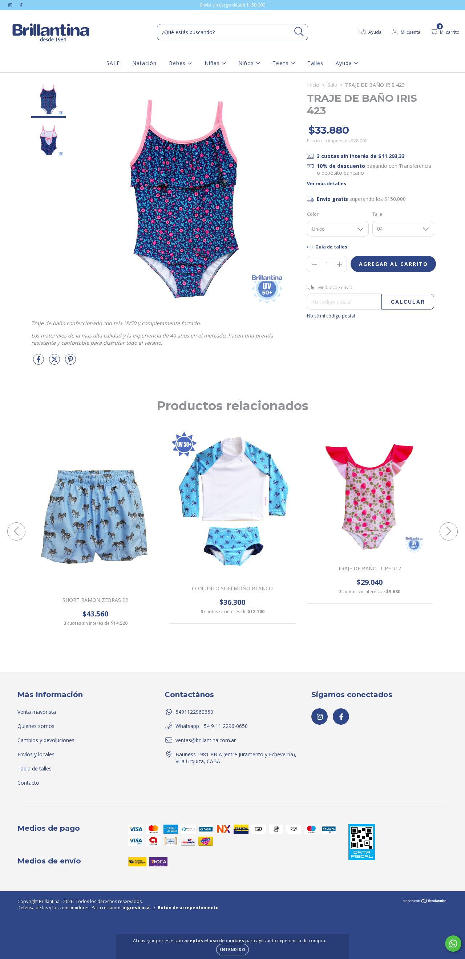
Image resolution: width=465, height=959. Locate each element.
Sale (332, 84)
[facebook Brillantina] (21, 4)
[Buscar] (299, 31)
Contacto (28, 782)
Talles (315, 63)
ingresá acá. (136, 908)
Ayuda (345, 63)
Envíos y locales (35, 754)
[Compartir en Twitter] (55, 362)
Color (313, 214)
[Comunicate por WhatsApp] (453, 943)
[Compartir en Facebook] (39, 362)
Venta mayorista (36, 711)
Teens (281, 63)
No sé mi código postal (331, 316)
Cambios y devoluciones (45, 740)
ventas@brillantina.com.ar (205, 740)
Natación (144, 63)
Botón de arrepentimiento (188, 908)
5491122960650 (194, 711)
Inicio (313, 84)
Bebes (178, 63)
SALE (113, 63)
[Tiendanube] (425, 902)
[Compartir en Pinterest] (70, 362)
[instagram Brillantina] (10, 4)
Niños (247, 63)
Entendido (232, 949)
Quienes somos (35, 726)
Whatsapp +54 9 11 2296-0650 (211, 726)
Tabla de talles (34, 768)
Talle (377, 214)
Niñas (213, 63)
